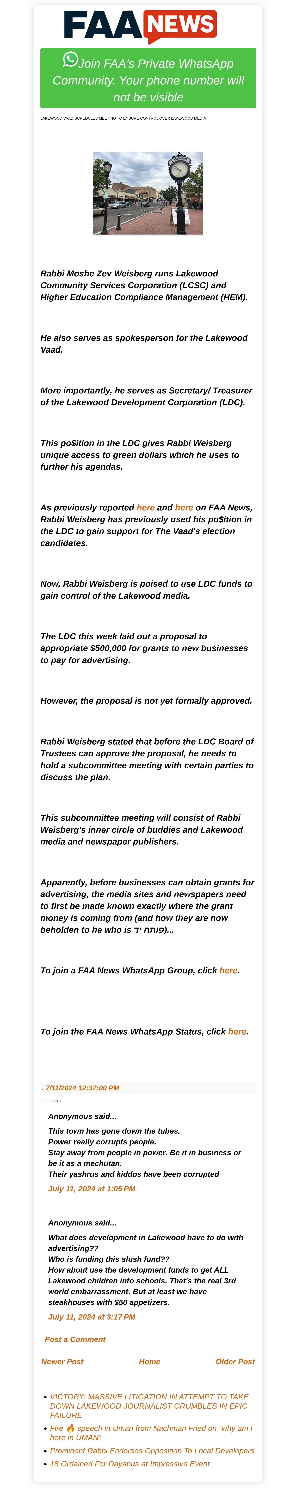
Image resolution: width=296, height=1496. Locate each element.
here (146, 507)
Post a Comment (75, 1339)
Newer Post (62, 1361)
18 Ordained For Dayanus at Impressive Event (130, 1463)
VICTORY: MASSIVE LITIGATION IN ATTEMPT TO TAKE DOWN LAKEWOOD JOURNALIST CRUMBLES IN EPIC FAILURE (149, 1406)
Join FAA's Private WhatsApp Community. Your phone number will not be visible (148, 80)
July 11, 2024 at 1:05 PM (91, 1188)
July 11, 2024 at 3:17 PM (91, 1317)
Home (149, 1361)
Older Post (235, 1361)
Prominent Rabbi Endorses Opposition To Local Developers (152, 1450)
